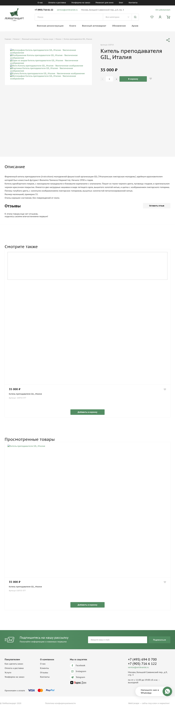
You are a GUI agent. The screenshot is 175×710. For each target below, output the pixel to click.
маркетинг (165, 703)
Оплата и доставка (57, 2)
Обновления (119, 25)
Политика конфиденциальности (60, 703)
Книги (72, 25)
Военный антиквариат (94, 25)
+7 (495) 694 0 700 (142, 659)
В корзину (133, 79)
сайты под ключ (149, 703)
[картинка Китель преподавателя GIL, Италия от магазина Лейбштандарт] (87, 511)
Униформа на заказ (80, 2)
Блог (121, 2)
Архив (135, 25)
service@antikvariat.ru (67, 10)
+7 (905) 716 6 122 (142, 664)
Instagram (81, 671)
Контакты (133, 2)
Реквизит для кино (104, 2)
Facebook (80, 665)
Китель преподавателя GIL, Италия (25, 394)
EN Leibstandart (163, 10)
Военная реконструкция (50, 25)
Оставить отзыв (156, 205)
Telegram (80, 677)
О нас (40, 2)
